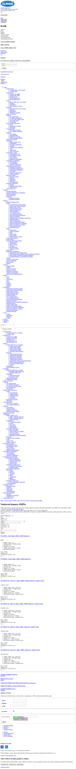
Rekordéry (6, 368)
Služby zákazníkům (11, 194)
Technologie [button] (6, 287)
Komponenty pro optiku (15, 126)
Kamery (5, 343)
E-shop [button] (5, 87)
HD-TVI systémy (14, 244)
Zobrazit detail (20, 764)
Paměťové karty (13, 187)
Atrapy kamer (13, 150)
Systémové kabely (14, 394)
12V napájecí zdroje (14, 116)
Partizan (8, 286)
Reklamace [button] (9, 196)
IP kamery (12, 103)
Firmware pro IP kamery (12, 271)
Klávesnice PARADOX (15, 460)
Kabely (11, 124)
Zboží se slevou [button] (10, 88)
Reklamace (6, 726)
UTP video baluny (8, 402)
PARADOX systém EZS (15, 167)
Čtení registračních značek (16, 208)
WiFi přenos (12, 127)
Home (2, 500)
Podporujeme (10, 315)
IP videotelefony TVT (15, 154)
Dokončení (3, 22)
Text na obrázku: (6, 716)
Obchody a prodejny (14, 231)
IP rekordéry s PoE (14, 376)
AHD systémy (13, 243)
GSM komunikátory (14, 174)
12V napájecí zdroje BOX (16, 118)
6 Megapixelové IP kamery (16, 356)
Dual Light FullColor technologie (17, 215)
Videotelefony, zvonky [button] (12, 152)
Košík (2, 18)
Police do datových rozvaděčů (17, 431)
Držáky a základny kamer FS (16, 418)
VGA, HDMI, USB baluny (16, 131)
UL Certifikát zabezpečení (16, 214)
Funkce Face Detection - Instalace (17, 224)
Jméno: (3, 64)
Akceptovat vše (4, 764)
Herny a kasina (13, 234)
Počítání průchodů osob (15, 210)
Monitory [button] (9, 132)
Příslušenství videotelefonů (16, 159)
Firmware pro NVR (11, 270)
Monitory (6, 406)
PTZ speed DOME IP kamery (17, 363)
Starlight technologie (14, 227)
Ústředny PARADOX (15, 459)
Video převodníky (14, 135)
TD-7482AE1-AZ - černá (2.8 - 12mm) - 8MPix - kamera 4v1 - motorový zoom (20, 650)
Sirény (11, 475)
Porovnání (3, 53)
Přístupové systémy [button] (11, 175)
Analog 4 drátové (14, 158)
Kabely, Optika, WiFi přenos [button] (13, 123)
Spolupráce (6, 320)
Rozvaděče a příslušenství (16, 144)
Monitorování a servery (12, 378)
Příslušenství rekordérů (15, 112)
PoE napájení (13, 122)
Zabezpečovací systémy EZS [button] (13, 166)
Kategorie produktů (7, 329)
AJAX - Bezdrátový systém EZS (17, 482)
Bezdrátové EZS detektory (16, 466)
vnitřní (2, 518)
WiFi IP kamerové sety (15, 99)
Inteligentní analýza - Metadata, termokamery (20, 218)
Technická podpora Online (13, 202)
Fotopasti (12, 184)
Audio (11, 148)
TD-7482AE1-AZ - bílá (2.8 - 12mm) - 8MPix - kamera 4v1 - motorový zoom (20, 627)
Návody (8, 258)
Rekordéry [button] (9, 107)
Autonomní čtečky (14, 182)
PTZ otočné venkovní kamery (17, 351)
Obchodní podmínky (11, 191)
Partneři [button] (5, 275)
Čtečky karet (12, 179)
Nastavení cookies (5, 767)
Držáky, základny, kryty (15, 142)
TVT (8, 276)
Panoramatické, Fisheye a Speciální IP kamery (20, 360)
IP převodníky (13, 426)
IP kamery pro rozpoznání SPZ (17, 362)
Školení (8, 263)
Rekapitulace (4, 20)
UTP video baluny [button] (11, 128)
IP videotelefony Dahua (15, 155)
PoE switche (12, 424)
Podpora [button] (5, 200)
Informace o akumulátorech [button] (13, 251)
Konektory (12, 146)
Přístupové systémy (14, 176)
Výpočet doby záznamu (12, 238)
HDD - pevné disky (11, 114)
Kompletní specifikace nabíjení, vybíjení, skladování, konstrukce (25, 254)
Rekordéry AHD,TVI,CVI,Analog (18, 108)
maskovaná (3, 527)
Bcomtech (9, 284)
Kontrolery (12, 178)
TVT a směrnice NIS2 (15, 212)
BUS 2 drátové (13, 156)
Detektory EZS (13, 462)
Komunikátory (13, 476)
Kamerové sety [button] (10, 92)
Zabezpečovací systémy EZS (10, 456)
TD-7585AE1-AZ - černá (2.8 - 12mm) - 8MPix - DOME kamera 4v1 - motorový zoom (22, 580)
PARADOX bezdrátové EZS (16, 168)
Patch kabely (13, 398)
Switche (11, 423)
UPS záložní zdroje (14, 120)
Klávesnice (12, 472)
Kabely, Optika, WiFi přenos (10, 390)
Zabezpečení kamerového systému (18, 204)
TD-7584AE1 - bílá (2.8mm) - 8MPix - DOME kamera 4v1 (15, 536)
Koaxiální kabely (14, 392)
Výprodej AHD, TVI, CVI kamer (17, 90)
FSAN (8, 278)
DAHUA (9, 283)
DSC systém (12, 171)
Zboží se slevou (7, 331)
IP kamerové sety (14, 96)
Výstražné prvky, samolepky (16, 147)
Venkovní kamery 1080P (15, 346)
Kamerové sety (7, 335)
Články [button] (8, 203)
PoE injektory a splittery (15, 422)
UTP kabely (12, 396)
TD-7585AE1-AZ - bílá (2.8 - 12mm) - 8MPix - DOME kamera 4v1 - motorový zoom (22, 603)
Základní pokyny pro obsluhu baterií (18, 252)
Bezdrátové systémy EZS (15, 172)
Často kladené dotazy (9, 733)
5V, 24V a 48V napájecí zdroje (17, 119)
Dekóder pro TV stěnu (15, 136)
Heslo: (3, 65)
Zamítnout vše (12, 764)
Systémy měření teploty (15, 220)
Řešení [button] (8, 228)
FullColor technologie (15, 216)
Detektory (12, 474)
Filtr (2, 517)
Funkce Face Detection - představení (18, 223)
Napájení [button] (9, 115)
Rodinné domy (13, 230)
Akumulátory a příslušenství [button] (13, 160)
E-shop (6, 500)
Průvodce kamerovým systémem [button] (14, 240)
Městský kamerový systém (16, 236)
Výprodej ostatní (13, 91)
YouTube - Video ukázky (12, 259)
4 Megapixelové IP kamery (16, 355)
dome (2, 519)
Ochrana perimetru (14, 211)
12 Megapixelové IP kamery (16, 359)
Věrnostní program (11, 195)
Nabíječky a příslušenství (15, 164)
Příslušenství (12, 180)
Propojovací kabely (14, 395)
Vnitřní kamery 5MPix (15, 347)
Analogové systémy (14, 248)
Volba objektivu (10, 239)
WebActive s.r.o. (12, 755)
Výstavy (8, 318)
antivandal (3, 525)
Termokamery (13, 104)
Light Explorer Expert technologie (18, 206)
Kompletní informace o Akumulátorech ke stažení (21, 256)
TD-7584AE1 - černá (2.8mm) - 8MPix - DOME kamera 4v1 (16, 559)
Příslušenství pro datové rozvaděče (18, 435)
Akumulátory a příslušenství (10, 451)
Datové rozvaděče (14, 430)
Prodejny (6, 732)
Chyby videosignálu (11, 260)
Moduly (11, 478)
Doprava (6, 728)
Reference (9, 316)
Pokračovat (3, 50)
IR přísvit (3, 524)
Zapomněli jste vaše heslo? (7, 71)
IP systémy (12, 246)
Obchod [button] (5, 190)
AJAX (8, 282)
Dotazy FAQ (10, 250)
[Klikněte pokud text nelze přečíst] (20, 718)
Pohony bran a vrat (11, 188)
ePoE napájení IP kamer (15, 226)
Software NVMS (11, 266)
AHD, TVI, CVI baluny (15, 130)
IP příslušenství (13, 143)
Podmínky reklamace (14, 198)
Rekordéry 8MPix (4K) (15, 372)
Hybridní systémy (14, 242)
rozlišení (3, 521)
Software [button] (6, 264)
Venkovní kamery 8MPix (15, 350)
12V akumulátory (14, 163)
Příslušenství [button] (9, 140)
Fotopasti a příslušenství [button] (12, 183)
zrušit (50, 696)
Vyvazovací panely (14, 432)
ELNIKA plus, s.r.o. (5, 8)
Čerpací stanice (13, 235)
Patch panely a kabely (15, 434)
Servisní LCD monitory (12, 139)
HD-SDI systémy (14, 247)
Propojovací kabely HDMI (16, 138)
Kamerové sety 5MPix (15, 95)
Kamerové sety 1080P (15, 94)
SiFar (8, 280)
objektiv (2, 522)
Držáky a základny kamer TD (16, 416)
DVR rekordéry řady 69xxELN (16, 509)
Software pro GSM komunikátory (14, 274)
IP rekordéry (12, 110)
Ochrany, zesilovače (14, 151)
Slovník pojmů (10, 262)
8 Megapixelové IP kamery (16, 358)
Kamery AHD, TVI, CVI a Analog (18, 102)
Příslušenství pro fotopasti (16, 186)
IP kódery (12, 364)
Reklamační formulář (14, 199)
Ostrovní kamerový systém (16, 106)
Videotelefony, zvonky (9, 443)
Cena (2, 528)
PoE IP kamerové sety (15, 98)
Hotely (11, 232)
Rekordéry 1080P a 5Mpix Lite (17, 371)
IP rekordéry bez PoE (15, 375)
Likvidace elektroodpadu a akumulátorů (16, 192)
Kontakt (5, 319)
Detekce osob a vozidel (15, 207)
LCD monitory (13, 134)
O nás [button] (5, 312)
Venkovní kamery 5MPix (15, 348)
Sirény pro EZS (13, 463)
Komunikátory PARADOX (16, 170)
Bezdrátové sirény (14, 467)
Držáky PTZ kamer (14, 419)
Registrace (3, 76)
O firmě (8, 314)
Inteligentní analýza (14, 219)
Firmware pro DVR (11, 268)
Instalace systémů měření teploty (17, 222)
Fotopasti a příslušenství (9, 492)
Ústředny (12, 471)
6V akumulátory (13, 162)
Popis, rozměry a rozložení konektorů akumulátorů (21, 255)
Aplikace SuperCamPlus (12, 272)
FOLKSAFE (10, 279)
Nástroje (8, 267)
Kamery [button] (8, 100)
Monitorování (13, 111)
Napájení (6, 382)
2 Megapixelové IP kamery (16, 354)
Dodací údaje (4, 19)
